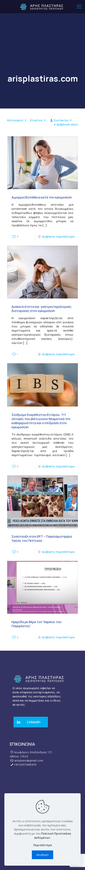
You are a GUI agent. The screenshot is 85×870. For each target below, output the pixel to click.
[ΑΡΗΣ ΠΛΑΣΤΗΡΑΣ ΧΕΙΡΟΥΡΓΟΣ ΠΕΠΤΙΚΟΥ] (42, 6)
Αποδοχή (42, 855)
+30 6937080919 (25, 765)
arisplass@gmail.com (28, 760)
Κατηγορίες (15, 120)
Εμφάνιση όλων (67, 124)
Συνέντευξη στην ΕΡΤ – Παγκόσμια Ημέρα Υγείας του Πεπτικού (42, 538)
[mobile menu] (79, 6)
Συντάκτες (61, 120)
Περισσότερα (42, 845)
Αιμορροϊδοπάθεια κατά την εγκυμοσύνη (42, 197)
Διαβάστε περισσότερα (58, 236)
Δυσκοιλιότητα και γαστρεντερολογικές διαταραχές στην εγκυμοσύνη (41, 309)
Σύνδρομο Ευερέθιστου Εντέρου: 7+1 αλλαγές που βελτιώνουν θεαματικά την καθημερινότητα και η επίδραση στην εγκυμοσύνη (41, 421)
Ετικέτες (36, 120)
